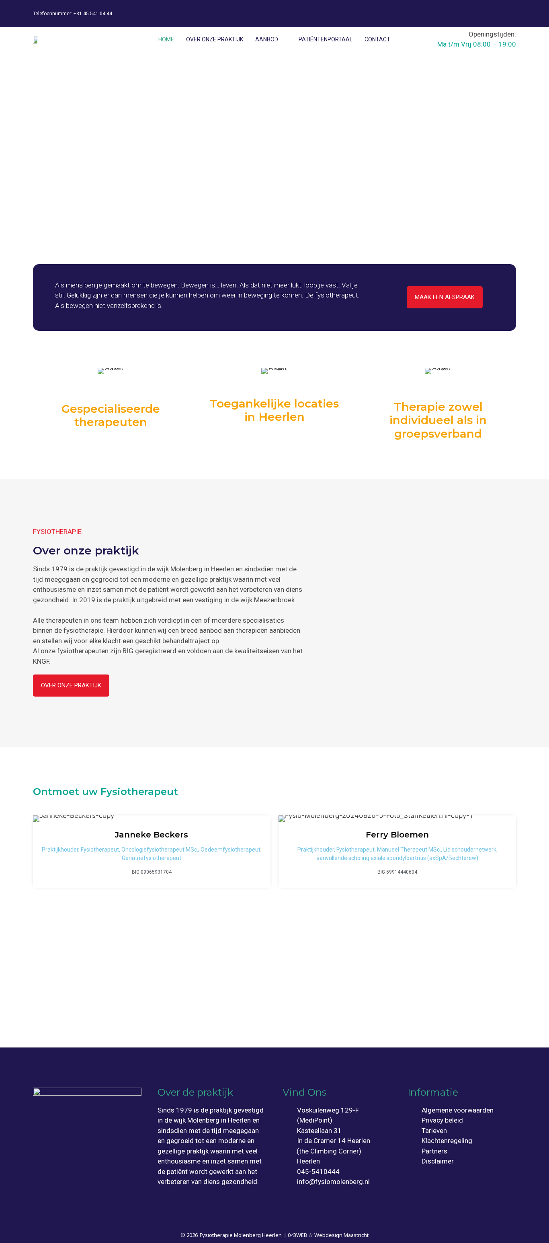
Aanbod (266, 39)
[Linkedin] (506, 12)
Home (166, 39)
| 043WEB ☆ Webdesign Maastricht (326, 1235)
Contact (377, 39)
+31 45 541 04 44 (93, 13)
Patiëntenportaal (325, 39)
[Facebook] (482, 12)
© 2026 (189, 1235)
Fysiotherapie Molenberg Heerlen (241, 1235)
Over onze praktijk (214, 39)
